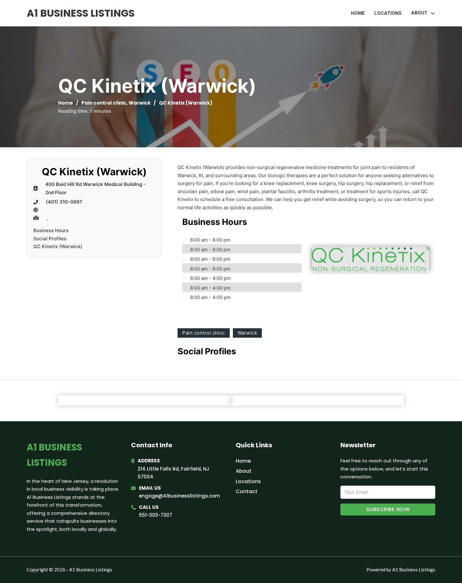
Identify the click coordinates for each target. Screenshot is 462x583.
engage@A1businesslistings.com (179, 496)
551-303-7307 (155, 515)
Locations (388, 13)
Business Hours (51, 230)
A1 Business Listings (81, 13)
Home (358, 13)
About (243, 471)
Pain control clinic (103, 103)
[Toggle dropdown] (433, 13)
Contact (246, 491)
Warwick (140, 103)
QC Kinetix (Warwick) (57, 246)
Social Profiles (49, 239)
